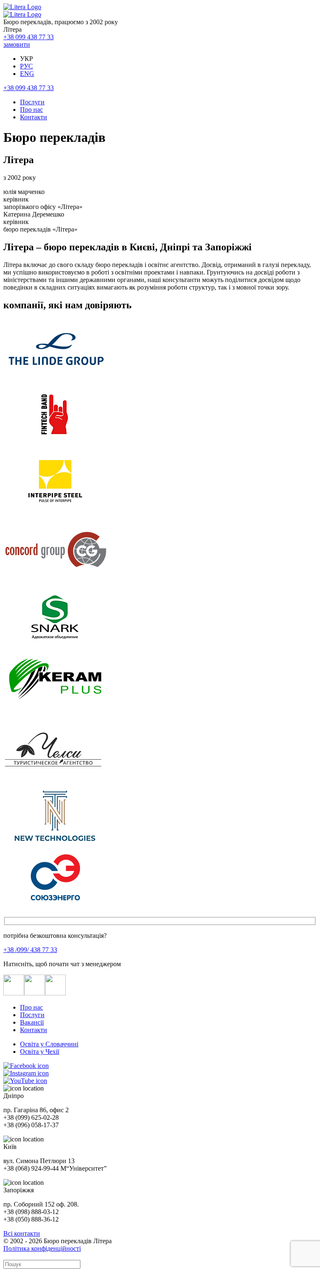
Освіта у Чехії (39, 1051)
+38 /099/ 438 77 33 (30, 949)
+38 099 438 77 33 (28, 36)
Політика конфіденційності (42, 1248)
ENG (27, 73)
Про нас (31, 109)
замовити (16, 44)
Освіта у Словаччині (49, 1044)
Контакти (33, 117)
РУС (26, 66)
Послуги (32, 102)
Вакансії (32, 1022)
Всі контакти (21, 1233)
